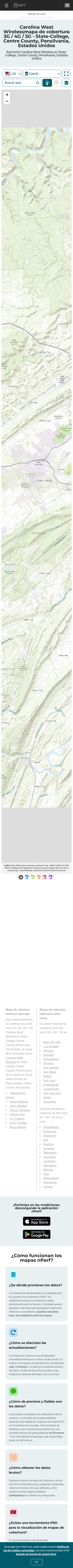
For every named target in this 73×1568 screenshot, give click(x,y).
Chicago (48, 1050)
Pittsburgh (49, 1131)
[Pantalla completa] (66, 74)
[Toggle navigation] (6, 5)
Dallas (47, 1076)
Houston (48, 1055)
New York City (52, 1042)
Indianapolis (51, 1084)
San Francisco (52, 1093)
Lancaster (49, 1157)
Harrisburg (50, 1165)
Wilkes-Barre (51, 1178)
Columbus (49, 1101)
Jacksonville (51, 1089)
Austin (47, 1097)
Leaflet (6, 865)
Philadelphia (51, 1059)
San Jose (49, 1080)
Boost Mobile (18, 1127)
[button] (6, 95)
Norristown (50, 1182)
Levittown (49, 1161)
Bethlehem (50, 1152)
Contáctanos (16, 1495)
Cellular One (17, 1114)
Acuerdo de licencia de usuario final (36, 1554)
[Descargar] (36, 1221)
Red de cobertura (47, 83)
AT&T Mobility (18, 1106)
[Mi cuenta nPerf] (67, 5)
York (46, 1174)
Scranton (49, 1148)
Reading (48, 1144)
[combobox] (12, 74)
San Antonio (51, 1067)
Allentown (49, 1135)
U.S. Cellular (17, 1118)
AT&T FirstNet (18, 1123)
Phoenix (48, 1063)
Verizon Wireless (20, 1110)
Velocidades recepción (55, 83)
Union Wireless (19, 1101)
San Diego (49, 1072)
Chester (48, 1186)
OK (36, 1562)
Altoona (48, 1169)
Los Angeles (51, 1046)
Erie (45, 1140)
